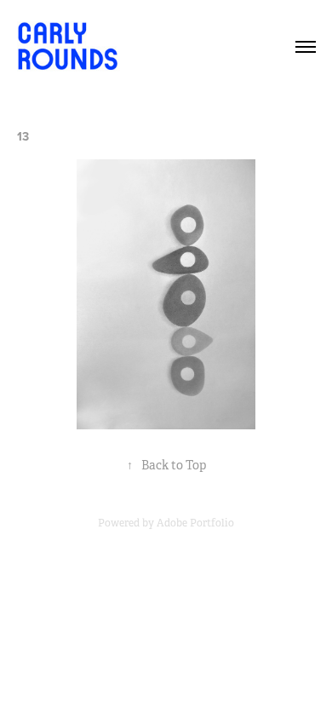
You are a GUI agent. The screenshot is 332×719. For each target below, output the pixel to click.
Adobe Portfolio (195, 523)
